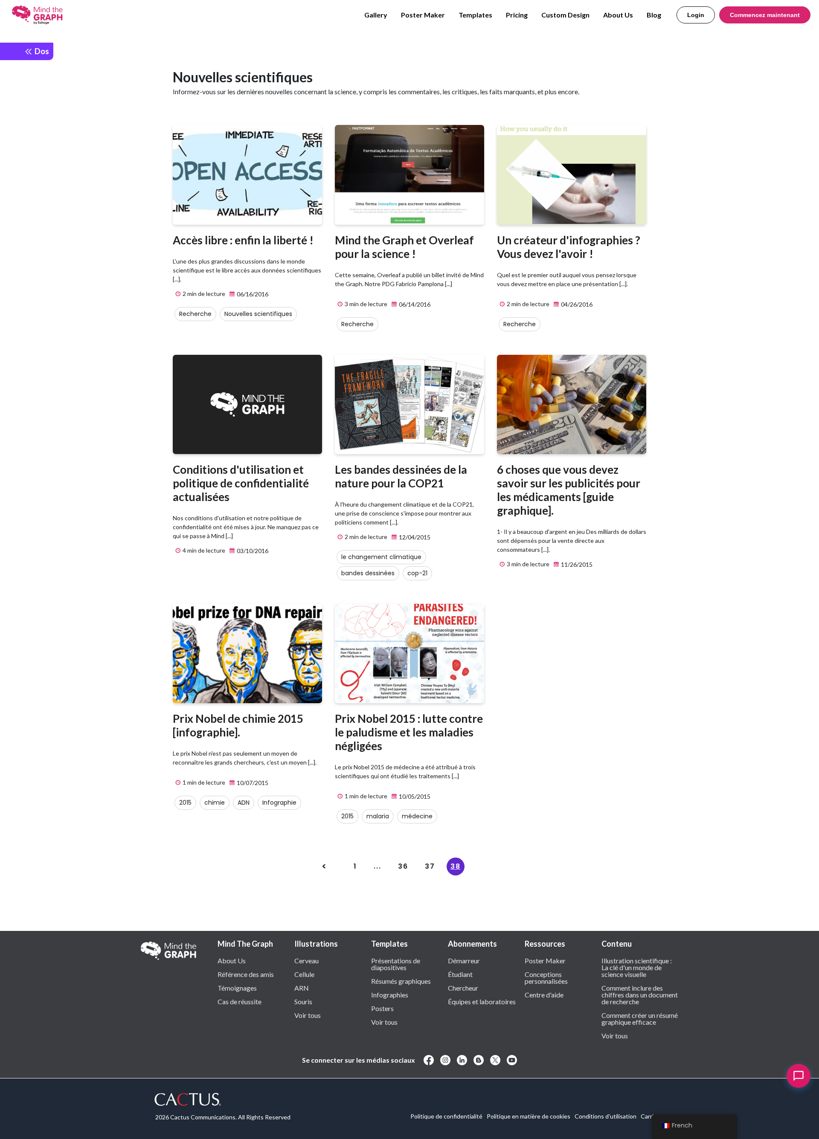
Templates (475, 15)
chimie (214, 802)
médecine (417, 816)
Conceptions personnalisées (546, 977)
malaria (377, 816)
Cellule (304, 974)
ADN (244, 802)
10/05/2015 (414, 796)
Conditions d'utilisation (605, 1116)
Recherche (195, 314)
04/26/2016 (576, 304)
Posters (382, 1008)
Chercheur (463, 987)
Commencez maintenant (765, 15)
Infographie (279, 802)
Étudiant (460, 974)
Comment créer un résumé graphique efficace (639, 1018)
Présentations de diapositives (395, 963)
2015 (185, 802)
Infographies (389, 994)
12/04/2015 (414, 537)
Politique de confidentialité (446, 1116)
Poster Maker (423, 15)
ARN (301, 987)
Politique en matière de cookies (528, 1116)
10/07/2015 (251, 782)
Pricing (517, 15)
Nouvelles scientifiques (258, 314)
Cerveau (306, 960)
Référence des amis (246, 974)
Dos (41, 51)
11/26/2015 (576, 564)
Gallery (375, 15)
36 (403, 866)
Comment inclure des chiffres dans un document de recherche (639, 994)
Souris (303, 1001)
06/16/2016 (251, 294)
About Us (618, 15)
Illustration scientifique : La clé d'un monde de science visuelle (636, 967)
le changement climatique (381, 557)
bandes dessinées (368, 573)
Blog (654, 15)
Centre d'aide (544, 994)
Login (695, 15)
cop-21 (417, 573)
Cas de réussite (239, 1001)
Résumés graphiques (401, 981)
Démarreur (464, 960)
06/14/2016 (414, 304)
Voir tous (307, 1015)
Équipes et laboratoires (482, 1001)
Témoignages (237, 987)
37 (430, 866)
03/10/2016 (251, 550)
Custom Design (565, 15)
